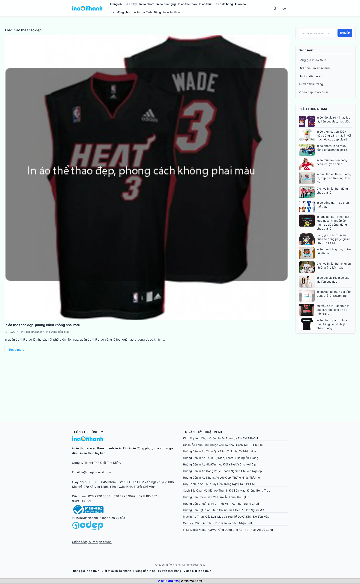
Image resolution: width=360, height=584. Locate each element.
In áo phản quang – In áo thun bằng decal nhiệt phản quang (332, 324)
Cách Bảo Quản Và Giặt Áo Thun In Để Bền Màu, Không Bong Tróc (226, 490)
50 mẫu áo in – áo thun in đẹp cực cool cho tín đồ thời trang (333, 309)
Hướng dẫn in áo (59, 331)
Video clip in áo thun (313, 92)
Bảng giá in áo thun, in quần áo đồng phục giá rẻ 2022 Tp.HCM (333, 239)
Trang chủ (116, 4)
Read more (16, 349)
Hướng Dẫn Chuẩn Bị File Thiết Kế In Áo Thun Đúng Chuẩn (221, 503)
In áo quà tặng (166, 4)
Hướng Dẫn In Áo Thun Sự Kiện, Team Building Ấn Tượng (220, 458)
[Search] (274, 8)
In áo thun (205, 4)
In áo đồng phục (120, 12)
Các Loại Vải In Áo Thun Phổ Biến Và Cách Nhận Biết (217, 523)
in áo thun (79, 448)
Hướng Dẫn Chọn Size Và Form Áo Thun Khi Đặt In (216, 497)
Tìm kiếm (345, 33)
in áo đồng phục (140, 448)
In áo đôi (241, 4)
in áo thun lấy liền (92, 453)
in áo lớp (121, 448)
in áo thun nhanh (101, 448)
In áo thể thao (187, 4)
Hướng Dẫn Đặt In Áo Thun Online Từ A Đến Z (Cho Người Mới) (224, 510)
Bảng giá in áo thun (167, 12)
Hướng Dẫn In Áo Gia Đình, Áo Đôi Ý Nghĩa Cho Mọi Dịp (219, 464)
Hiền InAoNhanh (34, 331)
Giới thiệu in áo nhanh (314, 68)
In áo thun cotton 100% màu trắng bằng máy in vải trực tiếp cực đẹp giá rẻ (333, 135)
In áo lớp (131, 4)
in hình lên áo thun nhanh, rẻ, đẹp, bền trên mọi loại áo (333, 178)
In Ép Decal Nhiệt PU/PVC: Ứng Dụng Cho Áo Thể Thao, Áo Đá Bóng (228, 529)
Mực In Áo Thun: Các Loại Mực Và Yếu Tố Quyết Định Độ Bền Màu (226, 516)
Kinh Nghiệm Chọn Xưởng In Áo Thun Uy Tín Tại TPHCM (220, 438)
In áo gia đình (143, 12)
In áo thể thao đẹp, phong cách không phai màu (42, 325)
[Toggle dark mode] (284, 8)
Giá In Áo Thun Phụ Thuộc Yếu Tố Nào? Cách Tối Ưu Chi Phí (223, 445)
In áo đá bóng (224, 4)
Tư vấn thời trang (311, 84)
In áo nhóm (146, 4)
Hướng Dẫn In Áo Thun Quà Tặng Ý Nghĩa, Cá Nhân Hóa (219, 451)
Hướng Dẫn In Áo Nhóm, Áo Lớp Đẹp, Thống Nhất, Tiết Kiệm (222, 477)
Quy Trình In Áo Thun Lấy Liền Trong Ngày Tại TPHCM (219, 484)
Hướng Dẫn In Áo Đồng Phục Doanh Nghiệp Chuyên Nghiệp (222, 471)
